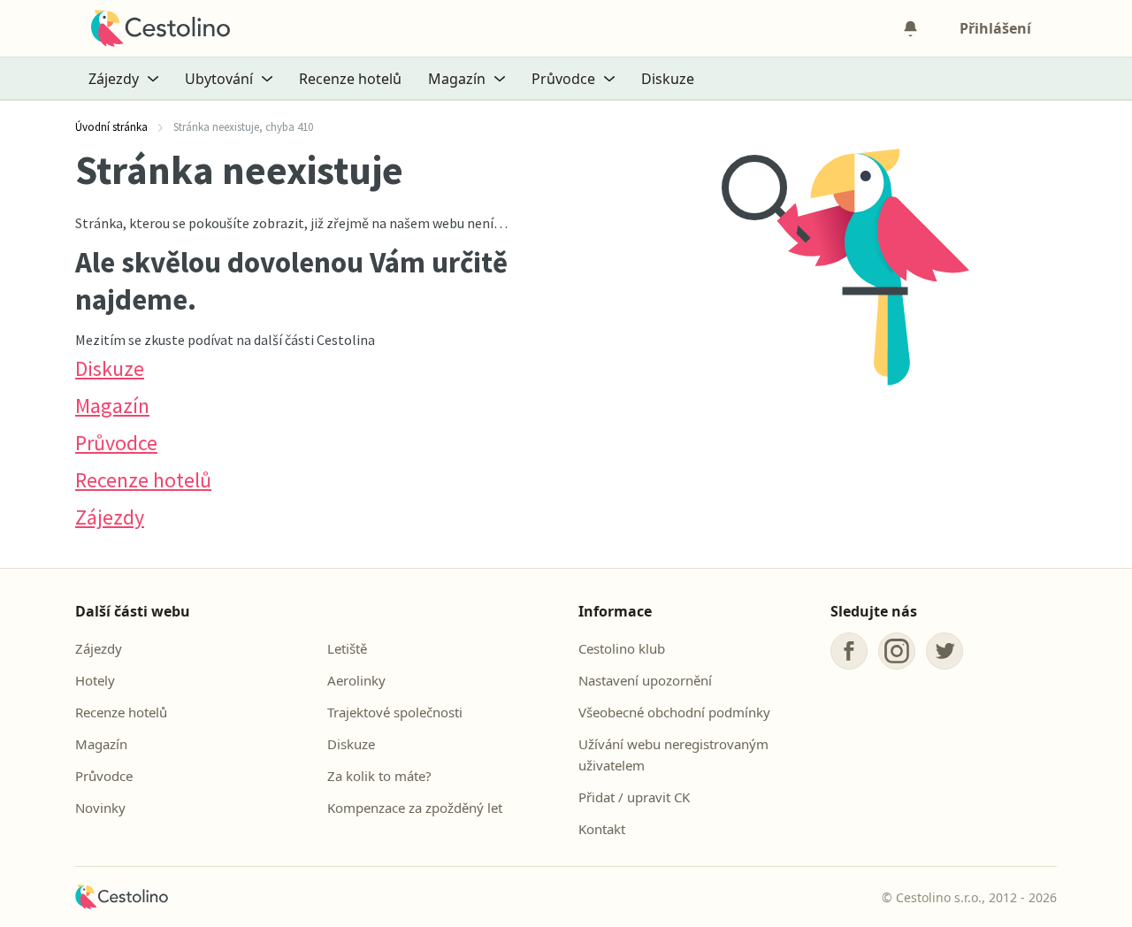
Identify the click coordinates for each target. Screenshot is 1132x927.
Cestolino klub (621, 648)
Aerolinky (356, 680)
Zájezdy (109, 517)
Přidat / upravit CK (634, 797)
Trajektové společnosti (395, 712)
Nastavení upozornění (645, 680)
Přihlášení (995, 28)
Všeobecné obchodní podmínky (674, 712)
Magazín (112, 405)
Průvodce (116, 442)
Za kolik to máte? (379, 776)
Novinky (100, 807)
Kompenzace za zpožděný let (414, 807)
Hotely (95, 680)
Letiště (347, 648)
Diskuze (667, 78)
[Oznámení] (910, 28)
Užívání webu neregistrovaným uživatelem (673, 754)
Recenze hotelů (350, 78)
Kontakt (601, 829)
